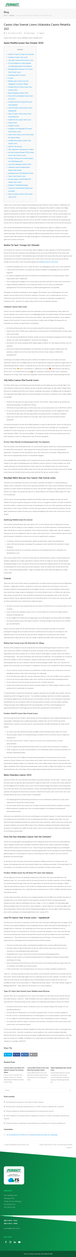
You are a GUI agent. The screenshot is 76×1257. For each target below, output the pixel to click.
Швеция (41, 33)
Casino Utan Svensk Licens (16, 176)
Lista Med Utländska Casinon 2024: (19, 164)
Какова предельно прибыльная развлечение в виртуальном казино (30, 1111)
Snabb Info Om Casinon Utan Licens (19, 120)
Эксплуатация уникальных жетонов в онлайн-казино (24, 1102)
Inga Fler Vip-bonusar (15, 146)
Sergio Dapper (30, 33)
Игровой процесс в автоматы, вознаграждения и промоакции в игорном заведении (35, 1123)
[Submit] (70, 1090)
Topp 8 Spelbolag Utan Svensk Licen (17, 1145)
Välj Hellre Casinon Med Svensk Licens (20, 60)
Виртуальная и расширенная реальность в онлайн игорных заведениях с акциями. (35, 1107)
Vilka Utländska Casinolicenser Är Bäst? (21, 149)
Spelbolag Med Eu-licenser (17, 75)
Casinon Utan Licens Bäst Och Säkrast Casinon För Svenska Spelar (14, 1070)
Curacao (10, 78)
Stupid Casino (12, 123)
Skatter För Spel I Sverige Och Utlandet (21, 54)
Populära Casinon (13, 126)
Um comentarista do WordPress (16, 1135)
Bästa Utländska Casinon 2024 (18, 93)
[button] (8, 1055)
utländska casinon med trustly (48, 262)
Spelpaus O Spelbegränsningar (18, 185)
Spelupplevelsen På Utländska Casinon (20, 173)
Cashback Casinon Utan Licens (18, 57)
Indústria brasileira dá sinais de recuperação (44, 1135)
